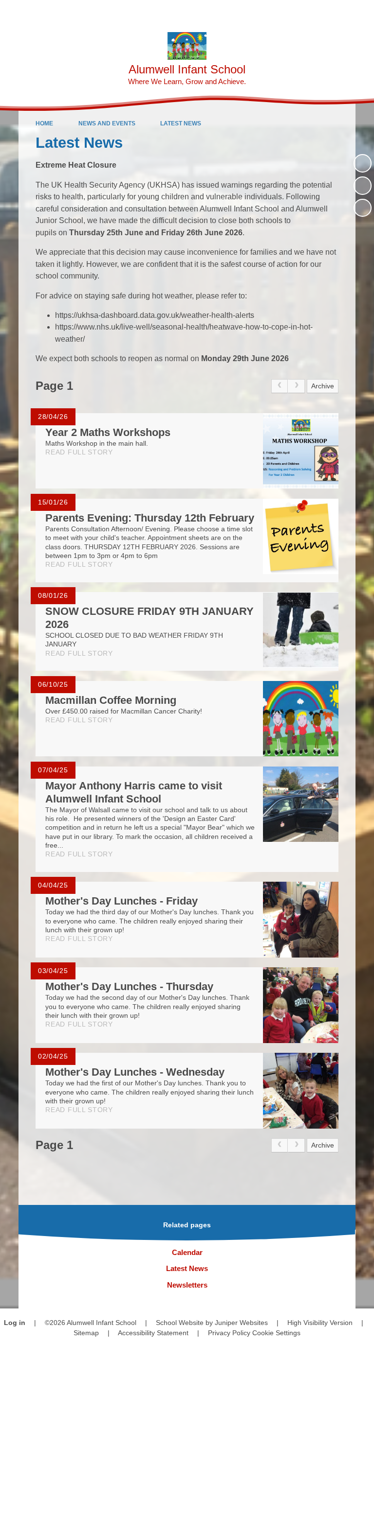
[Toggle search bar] (335, 12)
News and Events (106, 123)
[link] (279, 386)
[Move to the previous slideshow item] (363, 185)
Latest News (180, 123)
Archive (322, 386)
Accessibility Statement (153, 1333)
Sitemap (86, 1333)
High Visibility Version (320, 1322)
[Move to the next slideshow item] (363, 208)
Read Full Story (79, 452)
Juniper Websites (241, 1322)
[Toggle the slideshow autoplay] (363, 163)
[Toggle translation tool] (310, 12)
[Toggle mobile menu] (361, 12)
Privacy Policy (229, 1333)
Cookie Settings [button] (276, 1333)
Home (44, 123)
